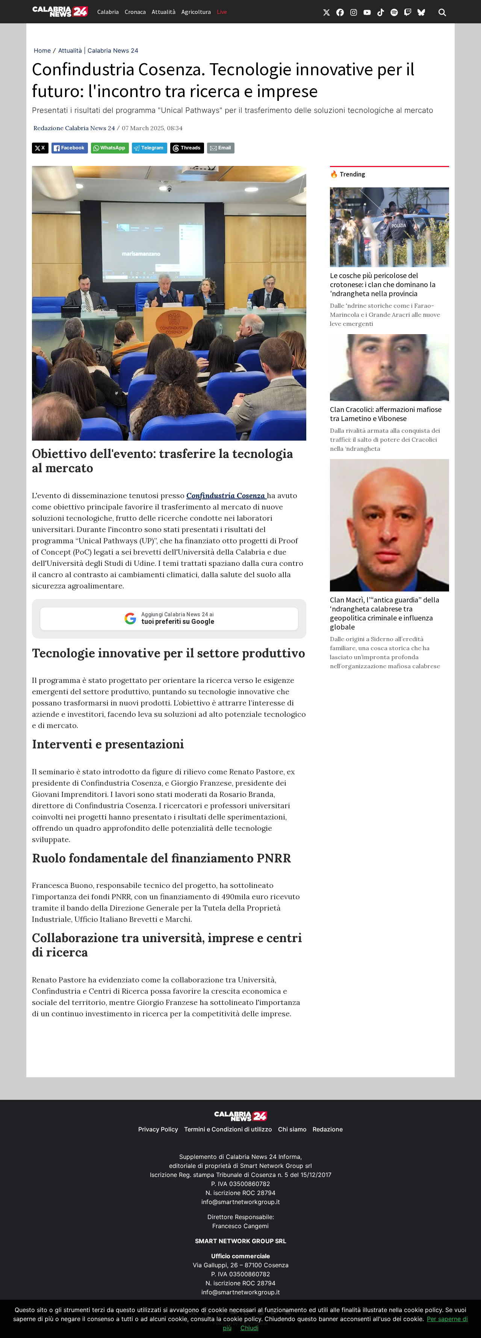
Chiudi (249, 1328)
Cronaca (135, 11)
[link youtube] (367, 11)
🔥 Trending (347, 174)
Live (222, 11)
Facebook (72, 148)
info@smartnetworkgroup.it (240, 1202)
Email (224, 148)
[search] (442, 11)
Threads (190, 148)
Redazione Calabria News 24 (74, 128)
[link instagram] (353, 11)
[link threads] (421, 11)
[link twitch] (407, 11)
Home (42, 50)
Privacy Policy (158, 1129)
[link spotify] (394, 11)
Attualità (163, 11)
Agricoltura (196, 11)
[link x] (326, 11)
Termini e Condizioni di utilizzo (228, 1129)
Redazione (328, 1129)
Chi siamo (292, 1129)
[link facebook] (340, 11)
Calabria (108, 11)
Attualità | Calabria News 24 (98, 50)
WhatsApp (112, 148)
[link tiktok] (380, 11)
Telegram (152, 148)
